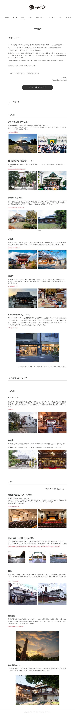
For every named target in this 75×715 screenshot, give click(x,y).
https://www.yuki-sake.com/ (16, 626)
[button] (7, 17)
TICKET (60, 17)
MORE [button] (68, 17)
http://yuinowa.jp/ (13, 328)
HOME (7, 17)
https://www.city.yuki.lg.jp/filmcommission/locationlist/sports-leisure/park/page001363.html (34, 546)
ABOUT (15, 17)
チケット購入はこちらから (37, 87)
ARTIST (30, 17)
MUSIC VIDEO (40, 17)
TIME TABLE (51, 17)
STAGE (22, 17)
